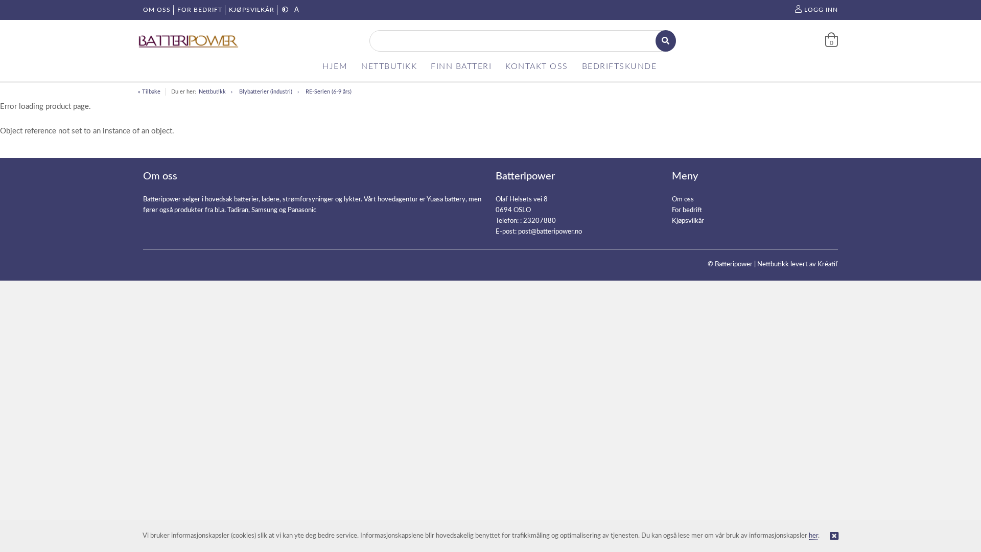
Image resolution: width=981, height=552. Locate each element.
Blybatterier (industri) (265, 92)
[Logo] (189, 41)
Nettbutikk (212, 92)
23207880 (539, 221)
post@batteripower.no (550, 231)
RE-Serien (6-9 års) (329, 92)
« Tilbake (149, 92)
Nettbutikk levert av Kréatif (797, 264)
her (813, 536)
